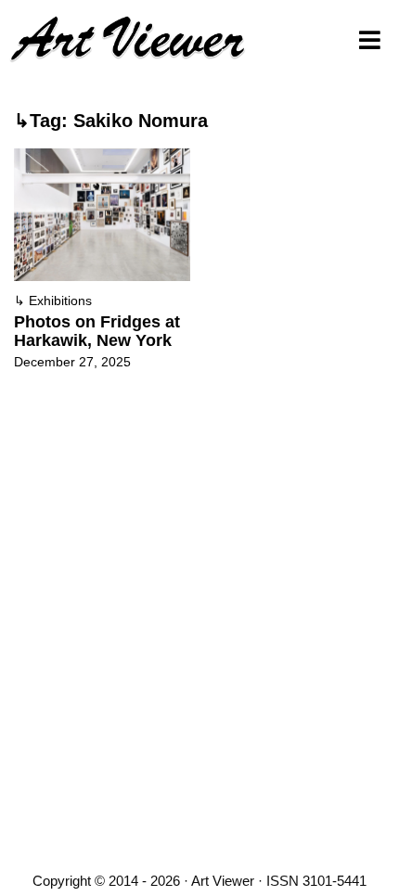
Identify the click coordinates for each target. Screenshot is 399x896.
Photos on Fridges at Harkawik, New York (97, 331)
